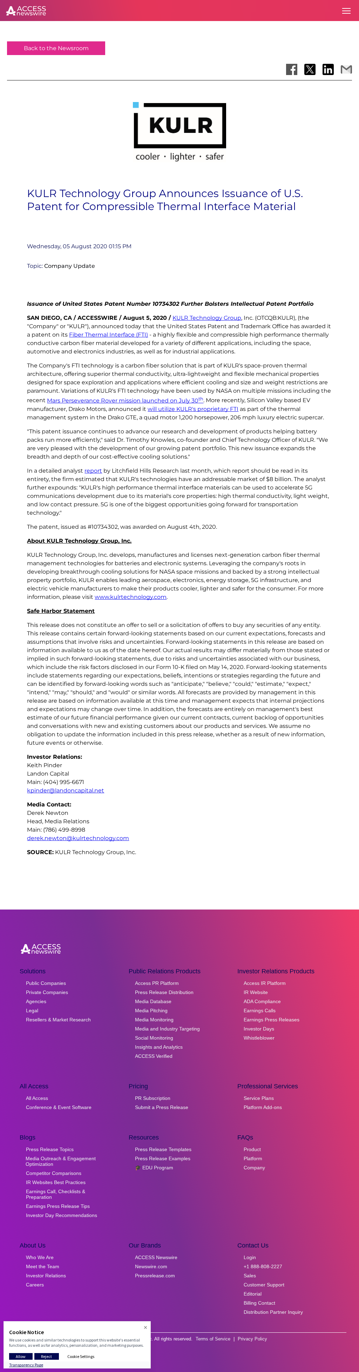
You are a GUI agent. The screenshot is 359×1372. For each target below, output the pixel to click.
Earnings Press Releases (271, 1019)
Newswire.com (151, 1266)
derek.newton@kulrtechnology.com (78, 838)
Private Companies (47, 992)
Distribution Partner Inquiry (273, 1312)
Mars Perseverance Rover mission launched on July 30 (125, 400)
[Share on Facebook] (291, 69)
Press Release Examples (162, 1158)
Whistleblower (259, 1038)
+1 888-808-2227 (263, 1266)
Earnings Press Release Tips (58, 1206)
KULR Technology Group (206, 318)
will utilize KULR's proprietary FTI (193, 409)
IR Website (256, 992)
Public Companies (46, 983)
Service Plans (259, 1098)
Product (252, 1149)
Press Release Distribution (164, 992)
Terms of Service (213, 1338)
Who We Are (40, 1257)
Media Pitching (151, 1010)
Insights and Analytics (159, 1047)
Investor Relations (46, 1275)
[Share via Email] (346, 69)
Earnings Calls (260, 1010)
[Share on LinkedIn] (328, 69)
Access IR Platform (265, 983)
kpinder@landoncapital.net (65, 790)
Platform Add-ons (263, 1107)
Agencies (36, 1001)
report (93, 470)
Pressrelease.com (155, 1275)
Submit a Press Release (161, 1107)
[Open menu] (346, 11)
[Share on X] (310, 69)
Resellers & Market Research (58, 1019)
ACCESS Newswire (156, 1257)
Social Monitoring (154, 1038)
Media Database (153, 1001)
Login (250, 1257)
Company (254, 1167)
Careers (35, 1284)
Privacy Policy (252, 1338)
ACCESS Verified (153, 1056)
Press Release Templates (163, 1149)
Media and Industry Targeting (167, 1029)
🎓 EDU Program (154, 1167)
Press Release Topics (50, 1149)
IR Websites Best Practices (56, 1182)
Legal (32, 1010)
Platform (253, 1158)
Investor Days (259, 1029)
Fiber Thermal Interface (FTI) (108, 334)
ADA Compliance (262, 1001)
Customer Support (264, 1284)
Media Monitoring (154, 1019)
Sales (250, 1275)
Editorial (253, 1294)
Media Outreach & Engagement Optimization (61, 1161)
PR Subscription (152, 1098)
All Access (37, 1098)
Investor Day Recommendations (61, 1215)
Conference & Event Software (59, 1107)
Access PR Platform (157, 983)
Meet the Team (42, 1266)
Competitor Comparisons (53, 1173)
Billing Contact (259, 1303)
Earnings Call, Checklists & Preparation (55, 1194)
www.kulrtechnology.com (131, 597)
